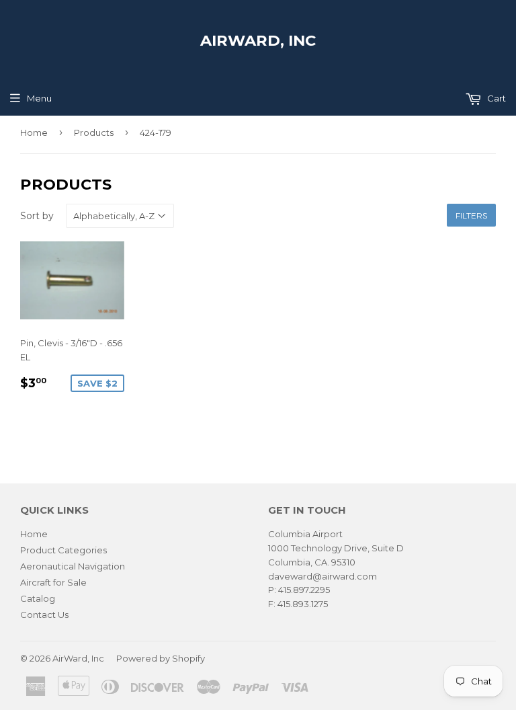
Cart (495, 98)
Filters (471, 215)
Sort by (37, 216)
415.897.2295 (304, 589)
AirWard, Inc (258, 40)
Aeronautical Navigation (72, 566)
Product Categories (63, 550)
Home (34, 132)
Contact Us (44, 614)
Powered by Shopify (160, 658)
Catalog (37, 598)
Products (94, 132)
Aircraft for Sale (53, 582)
